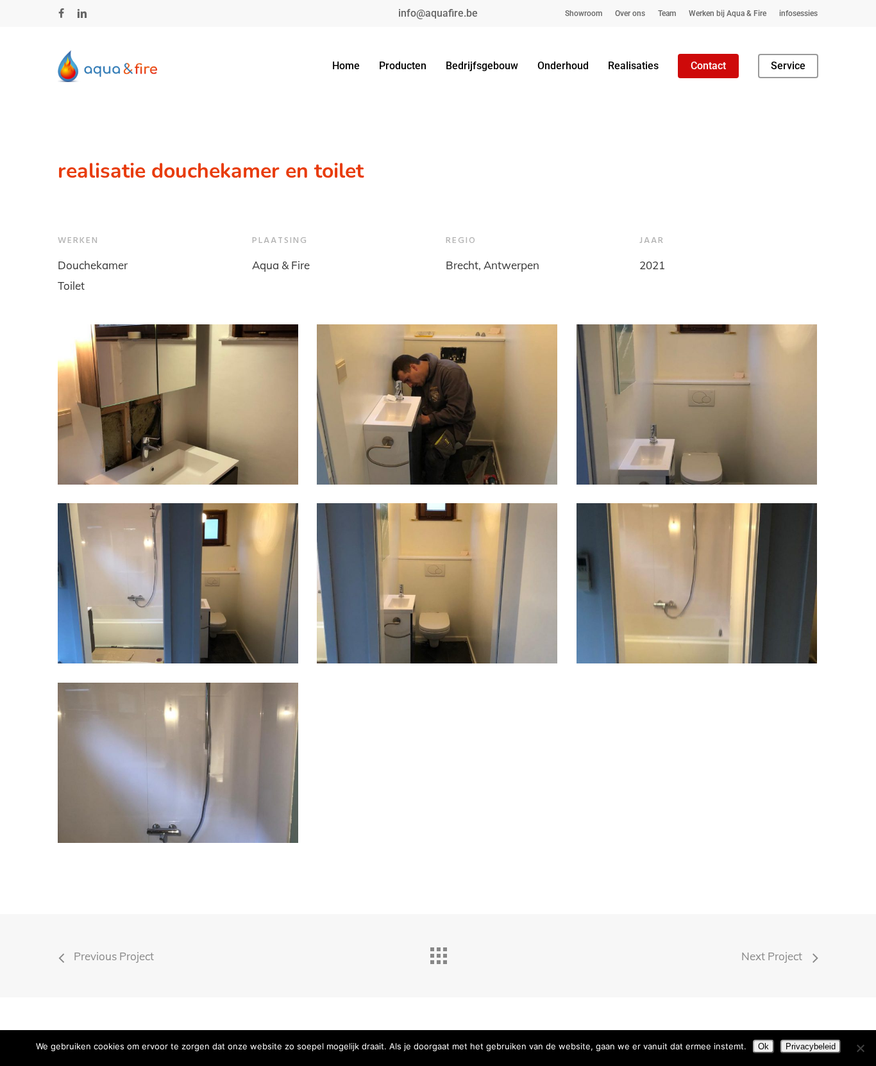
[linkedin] (82, 13)
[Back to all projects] (438, 952)
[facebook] (61, 13)
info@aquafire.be (438, 13)
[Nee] (860, 1048)
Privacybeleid (811, 1046)
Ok (763, 1046)
